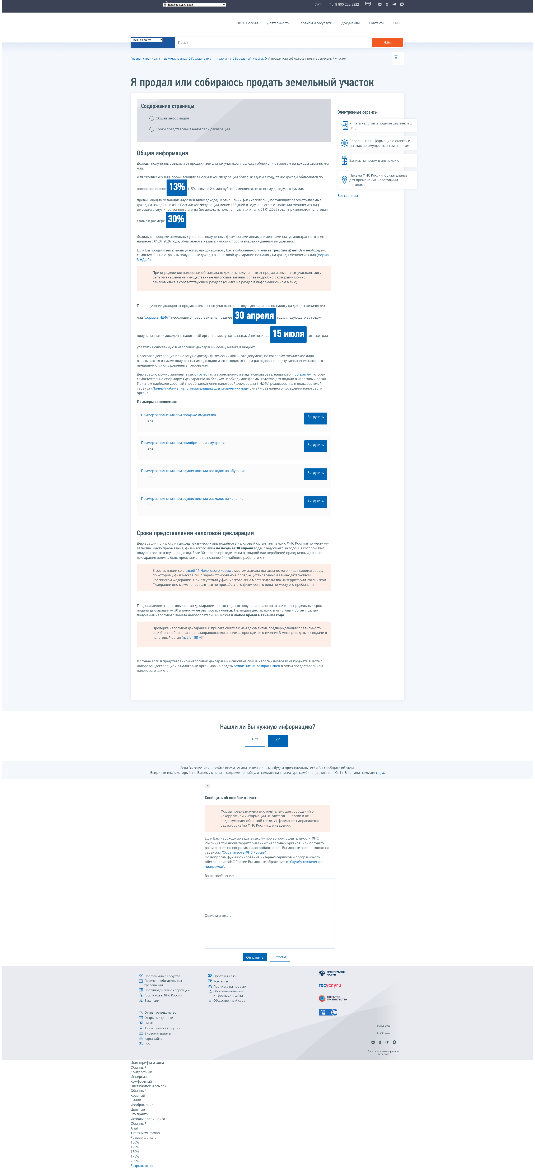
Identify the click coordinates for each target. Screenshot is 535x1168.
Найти (387, 42)
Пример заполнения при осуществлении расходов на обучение (193, 470)
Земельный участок (249, 58)
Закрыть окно (142, 1165)
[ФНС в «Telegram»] (394, 4)
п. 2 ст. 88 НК (193, 637)
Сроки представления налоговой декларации (193, 129)
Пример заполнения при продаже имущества (178, 415)
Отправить (255, 957)
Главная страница (144, 58)
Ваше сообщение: (219, 875)
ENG (396, 23)
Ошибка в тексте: (218, 915)
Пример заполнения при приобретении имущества (183, 442)
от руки (200, 374)
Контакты (376, 23)
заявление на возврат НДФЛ (257, 666)
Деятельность (278, 23)
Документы (350, 23)
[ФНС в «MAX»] (401, 4)
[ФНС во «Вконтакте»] (380, 4)
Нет (255, 739)
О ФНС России (246, 23)
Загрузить (316, 416)
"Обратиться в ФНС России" (244, 852)
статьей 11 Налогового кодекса (208, 570)
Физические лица (174, 58)
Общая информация (172, 118)
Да (278, 739)
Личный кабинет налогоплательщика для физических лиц (200, 388)
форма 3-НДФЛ (157, 317)
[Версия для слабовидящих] (319, 4)
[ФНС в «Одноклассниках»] (387, 4)
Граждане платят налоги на (211, 58)
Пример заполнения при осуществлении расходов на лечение (192, 498)
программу (301, 374)
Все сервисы (348, 195)
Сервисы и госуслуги (315, 23)
